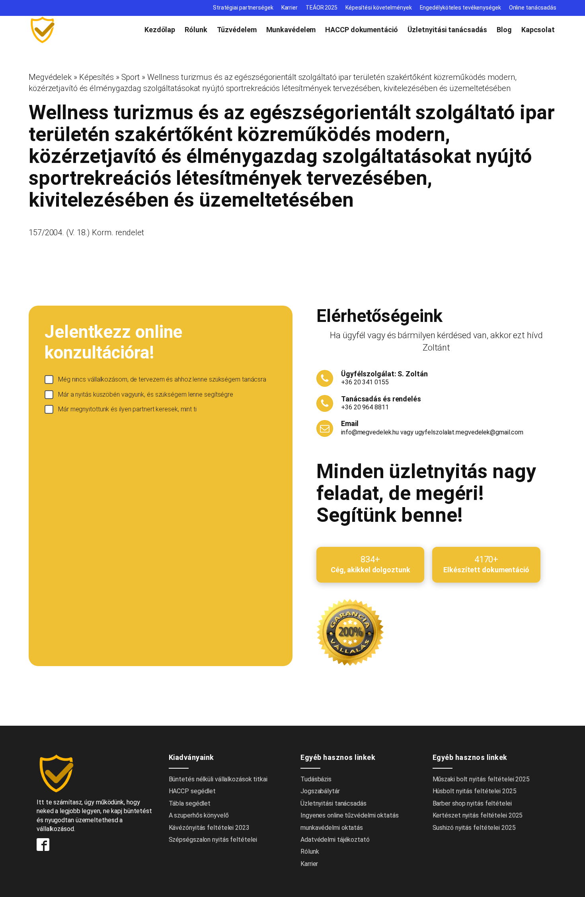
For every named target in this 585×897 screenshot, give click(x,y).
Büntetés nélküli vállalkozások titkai (218, 779)
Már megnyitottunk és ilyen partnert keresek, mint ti (127, 409)
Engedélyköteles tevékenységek (460, 7)
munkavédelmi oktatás (331, 827)
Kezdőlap (159, 29)
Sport (130, 77)
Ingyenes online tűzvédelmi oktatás (350, 815)
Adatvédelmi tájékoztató (335, 839)
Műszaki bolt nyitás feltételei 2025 (481, 779)
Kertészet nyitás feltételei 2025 (478, 815)
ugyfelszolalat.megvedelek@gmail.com (469, 432)
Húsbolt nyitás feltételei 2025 (475, 791)
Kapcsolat (538, 29)
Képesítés (96, 77)
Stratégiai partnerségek (243, 7)
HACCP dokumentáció (361, 29)
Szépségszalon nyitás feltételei (213, 839)
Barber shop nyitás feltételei (472, 803)
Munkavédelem (291, 29)
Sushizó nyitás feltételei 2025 (474, 827)
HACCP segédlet (192, 791)
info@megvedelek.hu (370, 432)
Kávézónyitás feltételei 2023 (209, 827)
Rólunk (196, 29)
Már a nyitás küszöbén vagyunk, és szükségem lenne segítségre (145, 394)
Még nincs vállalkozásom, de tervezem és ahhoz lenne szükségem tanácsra (162, 379)
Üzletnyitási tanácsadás (448, 29)
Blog (504, 29)
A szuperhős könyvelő (199, 815)
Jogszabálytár (320, 791)
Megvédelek (50, 77)
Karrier (289, 7)
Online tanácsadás (532, 7)
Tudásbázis (316, 779)
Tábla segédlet (190, 803)
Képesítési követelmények (378, 7)
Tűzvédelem (237, 29)
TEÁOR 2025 (321, 7)
